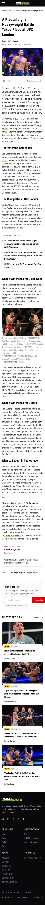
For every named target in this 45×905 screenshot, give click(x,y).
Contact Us (6, 866)
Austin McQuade (11, 41)
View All (37, 617)
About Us (5, 858)
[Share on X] (9, 81)
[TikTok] (23, 819)
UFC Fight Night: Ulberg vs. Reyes (24, 572)
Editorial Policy (8, 878)
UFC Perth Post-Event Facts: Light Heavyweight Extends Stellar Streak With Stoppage (21, 243)
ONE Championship (31, 838)
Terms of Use (23, 897)
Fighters (5, 842)
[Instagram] (18, 819)
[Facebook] (13, 819)
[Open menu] (3, 3)
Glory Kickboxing (30, 842)
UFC (5, 572)
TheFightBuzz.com (12, 535)
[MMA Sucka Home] (22, 3)
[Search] (41, 3)
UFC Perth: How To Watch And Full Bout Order (23, 266)
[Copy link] (14, 81)
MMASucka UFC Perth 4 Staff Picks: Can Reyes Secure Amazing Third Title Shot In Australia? (23, 255)
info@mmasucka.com (32, 858)
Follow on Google (35, 81)
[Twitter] (3, 819)
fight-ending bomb (22, 469)
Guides (4, 846)
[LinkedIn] (8, 819)
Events (4, 838)
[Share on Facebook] (4, 81)
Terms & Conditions (9, 882)
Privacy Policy (7, 874)
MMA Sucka (29, 503)
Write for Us (6, 870)
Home (4, 10)
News (11, 10)
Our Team (6, 862)
